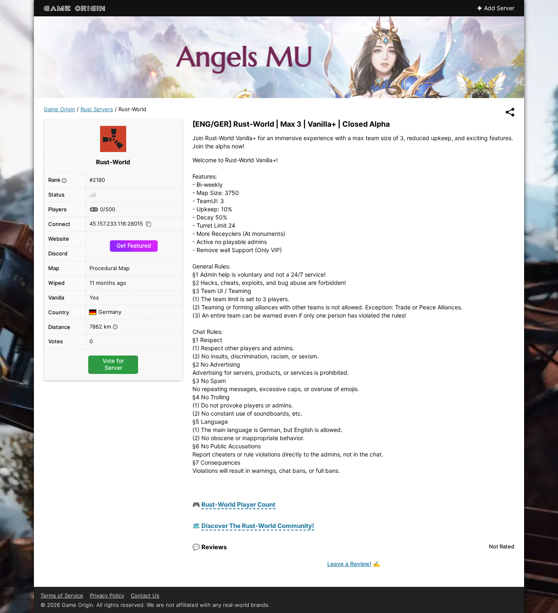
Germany (109, 312)
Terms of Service (61, 595)
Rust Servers (96, 109)
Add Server (499, 8)
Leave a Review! (349, 563)
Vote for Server (113, 364)
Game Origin (59, 109)
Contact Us (145, 595)
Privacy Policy (107, 595)
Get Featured (133, 245)
